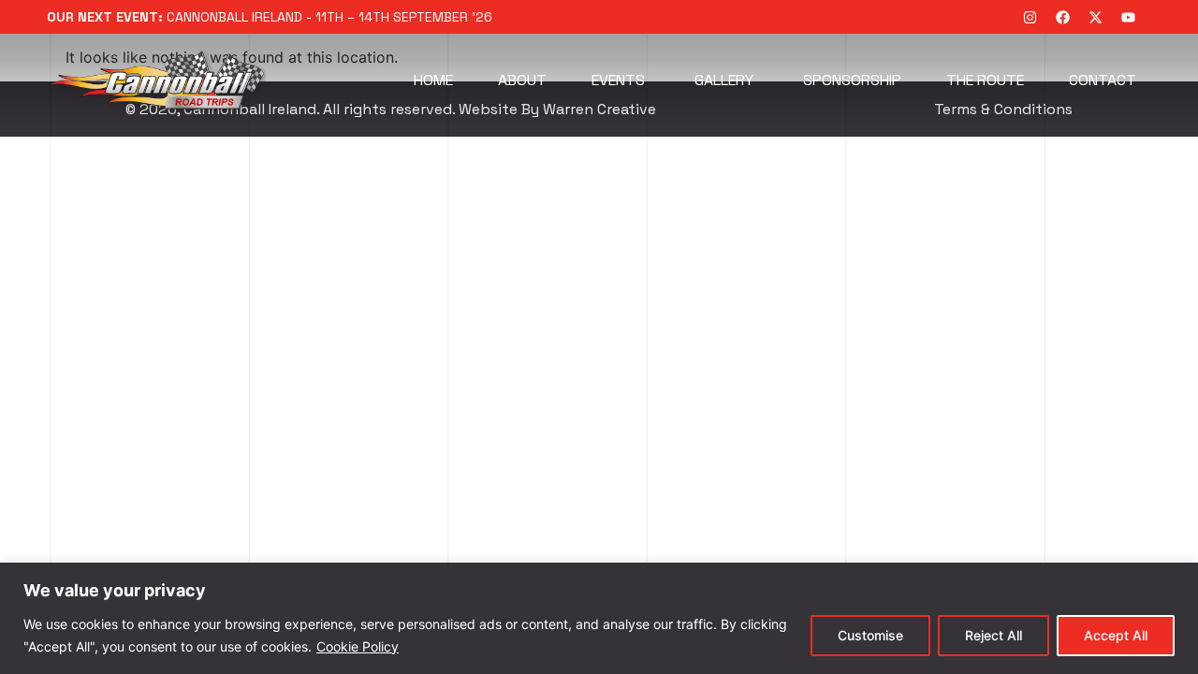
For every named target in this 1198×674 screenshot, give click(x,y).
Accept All (1115, 635)
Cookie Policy (357, 646)
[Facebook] (1062, 17)
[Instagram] (1029, 17)
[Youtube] (1128, 17)
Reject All (993, 635)
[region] (599, 618)
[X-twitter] (1095, 17)
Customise (870, 635)
